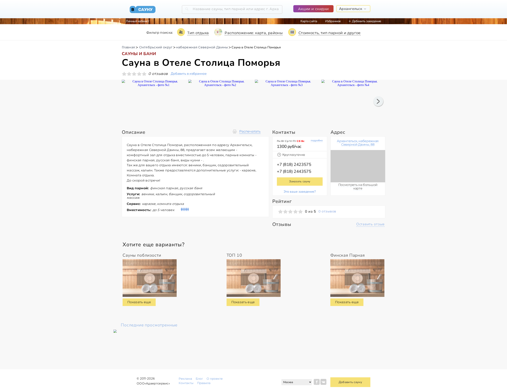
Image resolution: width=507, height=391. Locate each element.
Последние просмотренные (149, 325)
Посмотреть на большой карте (357, 186)
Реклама (185, 378)
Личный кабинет (137, 21)
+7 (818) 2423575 (294, 164)
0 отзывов (327, 211)
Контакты (186, 383)
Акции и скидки (313, 9)
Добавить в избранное (189, 74)
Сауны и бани (139, 53)
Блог (199, 378)
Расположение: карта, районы (254, 33)
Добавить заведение (366, 21)
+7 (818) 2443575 (294, 171)
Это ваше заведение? (300, 191)
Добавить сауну (350, 382)
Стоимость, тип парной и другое (329, 33)
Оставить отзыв (370, 224)
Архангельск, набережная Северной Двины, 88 (358, 142)
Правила (204, 383)
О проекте (215, 378)
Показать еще (139, 302)
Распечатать (250, 131)
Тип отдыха (198, 33)
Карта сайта (308, 21)
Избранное (333, 21)
